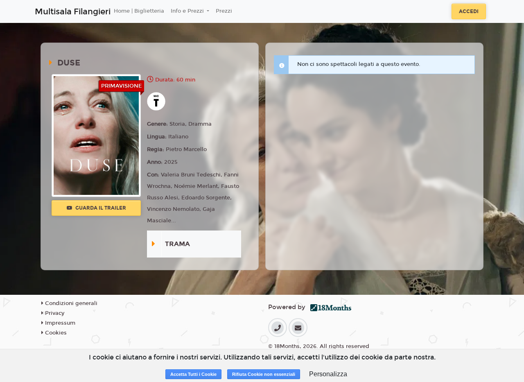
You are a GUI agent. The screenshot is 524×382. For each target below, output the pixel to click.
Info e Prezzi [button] (188, 11)
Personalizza (328, 374)
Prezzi (224, 11)
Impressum (59, 323)
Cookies (55, 333)
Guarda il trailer (100, 208)
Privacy (53, 313)
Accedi (469, 11)
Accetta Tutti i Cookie (193, 374)
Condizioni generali (70, 303)
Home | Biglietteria (139, 11)
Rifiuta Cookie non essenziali (263, 374)
